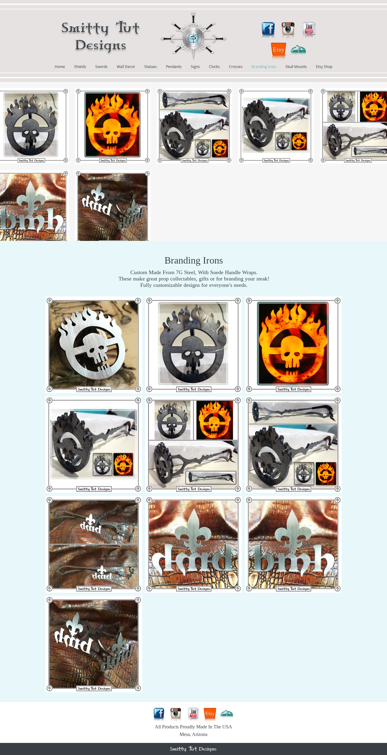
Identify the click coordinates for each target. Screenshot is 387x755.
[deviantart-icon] (298, 50)
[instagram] (288, 30)
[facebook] (268, 30)
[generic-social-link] (278, 50)
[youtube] (308, 30)
